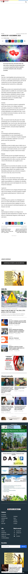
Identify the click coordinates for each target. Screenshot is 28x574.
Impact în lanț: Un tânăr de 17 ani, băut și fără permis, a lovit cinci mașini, (13, 311)
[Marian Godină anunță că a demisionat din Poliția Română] (21, 382)
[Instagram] (14, 533)
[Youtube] (14, 536)
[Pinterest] (12, 41)
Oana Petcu (11, 350)
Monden (2, 33)
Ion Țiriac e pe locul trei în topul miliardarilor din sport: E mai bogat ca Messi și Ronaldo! (20, 408)
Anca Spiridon (8, 308)
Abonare (23, 546)
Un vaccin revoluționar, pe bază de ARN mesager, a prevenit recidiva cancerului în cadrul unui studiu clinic (17, 322)
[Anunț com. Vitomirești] (4, 339)
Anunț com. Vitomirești (14, 338)
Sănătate (10, 319)
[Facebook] (6, 41)
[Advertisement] (14, 18)
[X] (9, 41)
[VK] (15, 41)
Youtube (18, 536)
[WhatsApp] (18, 41)
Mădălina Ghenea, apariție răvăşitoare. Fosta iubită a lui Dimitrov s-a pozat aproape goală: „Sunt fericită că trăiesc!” (7, 408)
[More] (24, 41)
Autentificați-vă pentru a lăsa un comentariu (14, 263)
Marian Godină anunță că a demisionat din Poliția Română (21, 388)
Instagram (18, 532)
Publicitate (11, 336)
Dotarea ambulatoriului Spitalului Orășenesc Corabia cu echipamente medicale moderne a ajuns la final (16, 331)
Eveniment (3, 308)
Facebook (18, 531)
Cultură (10, 345)
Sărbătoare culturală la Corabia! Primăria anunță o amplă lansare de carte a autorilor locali (16, 348)
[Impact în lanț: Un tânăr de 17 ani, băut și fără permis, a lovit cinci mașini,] (14, 299)
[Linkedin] (21, 41)
